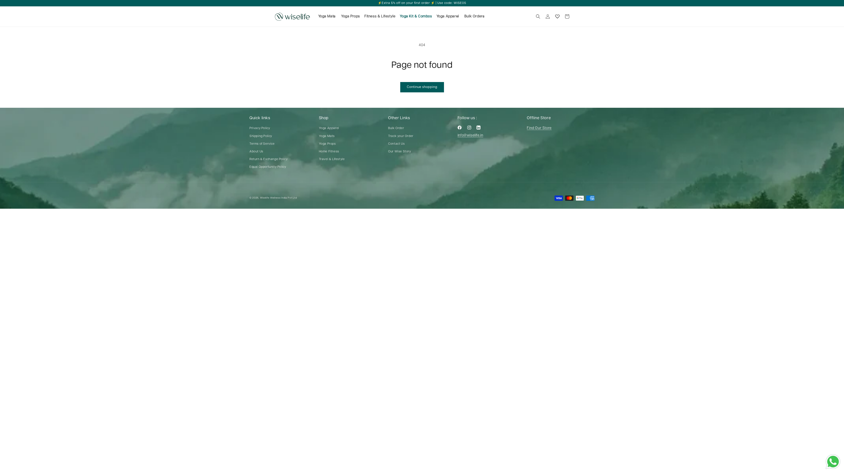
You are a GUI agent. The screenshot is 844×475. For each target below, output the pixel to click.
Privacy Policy (259, 128)
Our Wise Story (399, 151)
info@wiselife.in (470, 135)
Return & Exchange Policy (268, 159)
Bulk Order (396, 128)
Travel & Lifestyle (332, 159)
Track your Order (400, 136)
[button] (326, 17)
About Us (256, 151)
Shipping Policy (260, 136)
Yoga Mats (327, 136)
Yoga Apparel (329, 128)
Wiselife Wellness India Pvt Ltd (278, 198)
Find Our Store (539, 128)
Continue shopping (422, 87)
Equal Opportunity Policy (267, 166)
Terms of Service (262, 143)
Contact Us (396, 143)
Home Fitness (329, 151)
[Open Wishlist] (557, 16)
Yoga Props (327, 143)
